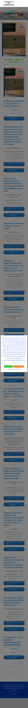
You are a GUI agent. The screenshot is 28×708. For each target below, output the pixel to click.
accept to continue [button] (8, 366)
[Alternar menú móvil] (25, 3)
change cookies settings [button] (18, 366)
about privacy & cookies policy (14, 369)
